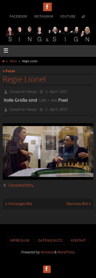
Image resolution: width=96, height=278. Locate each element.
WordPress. (66, 248)
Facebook (18, 16)
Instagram (43, 16)
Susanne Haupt (23, 90)
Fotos (13, 61)
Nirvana (47, 248)
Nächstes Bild (77, 200)
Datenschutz (50, 236)
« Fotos (9, 71)
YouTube (68, 16)
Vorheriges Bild (20, 200)
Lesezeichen (21, 181)
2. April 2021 (56, 90)
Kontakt (78, 236)
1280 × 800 (47, 98)
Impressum (20, 236)
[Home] (3, 61)
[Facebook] (47, 7)
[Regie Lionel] (48, 148)
